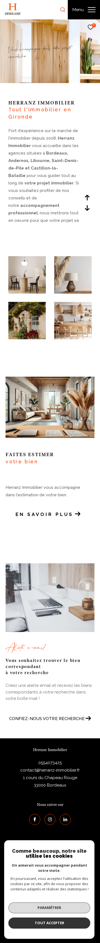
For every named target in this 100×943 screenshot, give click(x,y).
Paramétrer (49, 907)
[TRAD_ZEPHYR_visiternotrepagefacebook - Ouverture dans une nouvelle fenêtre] (34, 819)
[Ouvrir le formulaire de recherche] (63, 10)
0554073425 (50, 762)
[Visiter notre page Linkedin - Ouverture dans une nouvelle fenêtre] (65, 819)
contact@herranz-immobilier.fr (50, 770)
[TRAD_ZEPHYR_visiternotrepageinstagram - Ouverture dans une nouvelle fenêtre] (50, 819)
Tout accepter (49, 922)
